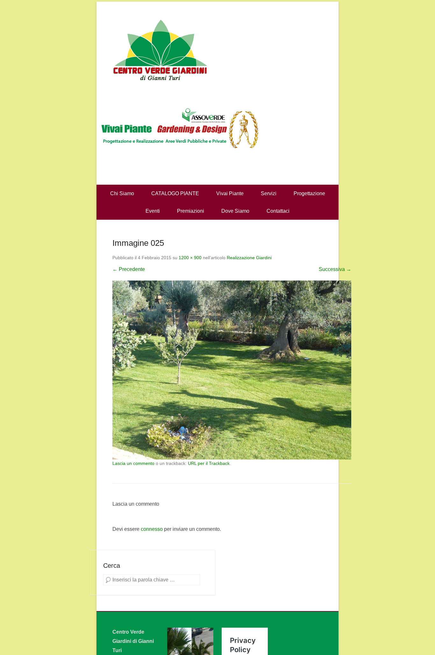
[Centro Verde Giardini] (217, 49)
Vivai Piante (230, 193)
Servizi (268, 193)
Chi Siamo (122, 193)
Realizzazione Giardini (249, 257)
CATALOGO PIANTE (175, 193)
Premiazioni (190, 211)
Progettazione (309, 193)
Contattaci (278, 211)
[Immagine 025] (231, 370)
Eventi (153, 211)
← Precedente (128, 269)
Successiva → (335, 269)
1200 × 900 (190, 257)
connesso (152, 529)
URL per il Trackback (209, 463)
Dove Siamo (235, 211)
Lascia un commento (133, 463)
